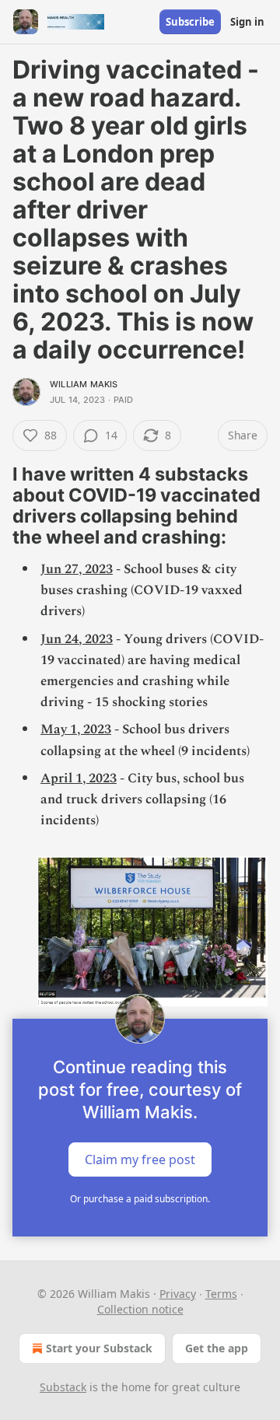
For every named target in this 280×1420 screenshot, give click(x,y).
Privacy (177, 1293)
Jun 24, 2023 (76, 639)
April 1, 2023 (78, 778)
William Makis (84, 384)
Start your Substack (99, 1348)
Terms (221, 1293)
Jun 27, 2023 (76, 569)
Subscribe (190, 22)
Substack (63, 1387)
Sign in (247, 22)
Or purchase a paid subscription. (140, 1198)
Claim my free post (140, 1159)
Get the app (216, 1348)
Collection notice (140, 1309)
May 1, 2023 (75, 729)
